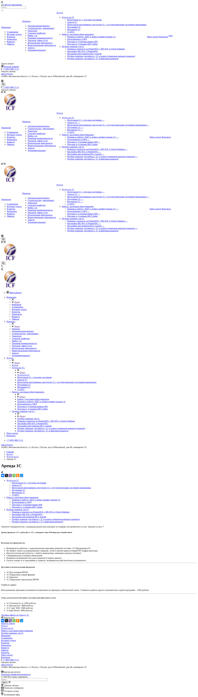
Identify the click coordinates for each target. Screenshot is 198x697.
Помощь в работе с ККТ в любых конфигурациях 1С (91, 37)
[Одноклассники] (17, 475)
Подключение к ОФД (77, 39)
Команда (11, 41)
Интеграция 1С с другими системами (84, 20)
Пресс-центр (153, 37)
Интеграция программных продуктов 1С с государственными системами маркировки (106, 24)
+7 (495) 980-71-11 (10, 69)
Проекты (26, 21)
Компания (6, 27)
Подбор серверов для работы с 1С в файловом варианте (93, 58)
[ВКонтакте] (2, 475)
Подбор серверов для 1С (73, 46)
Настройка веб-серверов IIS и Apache (84, 54)
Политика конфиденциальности (16, 674)
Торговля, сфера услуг (38, 40)
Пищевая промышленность (40, 38)
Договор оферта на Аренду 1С (15, 615)
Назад (17, 302)
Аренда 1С (72, 22)
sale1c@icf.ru (7, 74)
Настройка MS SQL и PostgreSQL (82, 51)
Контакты (163, 37)
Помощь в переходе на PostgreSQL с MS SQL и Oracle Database (96, 49)
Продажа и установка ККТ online (82, 44)
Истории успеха (14, 34)
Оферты (10, 44)
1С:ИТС (71, 32)
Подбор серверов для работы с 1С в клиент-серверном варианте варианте (101, 56)
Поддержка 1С (74, 27)
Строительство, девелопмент (41, 28)
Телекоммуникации (37, 50)
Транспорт (32, 31)
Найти (4, 682)
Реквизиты (12, 39)
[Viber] (10, 475)
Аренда (31, 48)
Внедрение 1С (73, 29)
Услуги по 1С (68, 17)
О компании (12, 32)
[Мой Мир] (21, 475)
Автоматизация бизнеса (39, 26)
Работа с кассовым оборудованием (78, 34)
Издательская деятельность (40, 43)
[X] (6, 475)
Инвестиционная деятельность (42, 45)
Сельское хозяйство (37, 33)
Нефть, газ (32, 35)
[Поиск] (2, 10)
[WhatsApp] (14, 475)
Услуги (59, 13)
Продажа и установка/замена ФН (82, 41)
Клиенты (11, 37)
